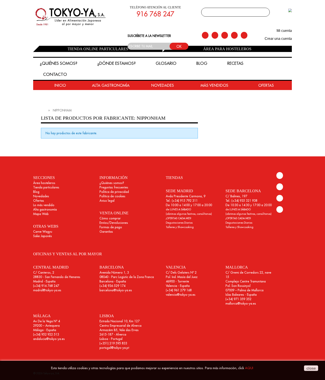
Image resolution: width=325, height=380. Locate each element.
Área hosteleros (44, 183)
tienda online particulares (98, 49)
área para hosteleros (227, 49)
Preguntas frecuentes (113, 187)
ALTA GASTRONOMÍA (111, 85)
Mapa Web (41, 214)
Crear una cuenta (278, 38)
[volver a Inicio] (43, 110)
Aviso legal (107, 201)
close (311, 368)
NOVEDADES (162, 85)
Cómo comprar (110, 218)
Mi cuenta (284, 31)
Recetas (235, 63)
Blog (201, 63)
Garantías (106, 232)
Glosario (166, 63)
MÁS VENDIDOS (214, 85)
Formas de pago (110, 227)
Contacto (55, 74)
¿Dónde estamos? (116, 63)
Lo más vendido (43, 205)
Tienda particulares (46, 187)
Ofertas (38, 201)
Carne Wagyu (42, 232)
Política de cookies (112, 196)
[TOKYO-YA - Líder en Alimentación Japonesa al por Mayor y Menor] (71, 17)
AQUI (249, 368)
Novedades (41, 196)
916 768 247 (155, 14)
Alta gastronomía (45, 209)
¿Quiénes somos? (58, 63)
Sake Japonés (42, 236)
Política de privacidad (114, 192)
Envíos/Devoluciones (113, 223)
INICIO (60, 85)
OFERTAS (266, 85)
